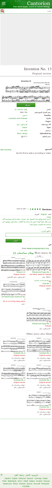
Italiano (32, 481)
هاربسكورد (23, 124)
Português (45, 484)
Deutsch (30, 478)
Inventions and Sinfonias (18, 118)
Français (47, 481)
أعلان (16, 475)
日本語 (25, 481)
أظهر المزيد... (45, 231)
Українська (7, 484)
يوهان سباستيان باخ (21, 109)
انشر (15, 241)
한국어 (20, 481)
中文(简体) (26, 486)
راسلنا (22, 475)
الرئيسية (35, 475)
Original (44, 214)
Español (8, 478)
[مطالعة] (26, 89)
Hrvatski (39, 481)
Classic (24, 127)
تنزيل (27, 105)
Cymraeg (38, 478)
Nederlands (12, 481)
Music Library (22, 133)
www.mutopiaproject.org (38, 248)
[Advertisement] (26, 39)
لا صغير (24, 115)
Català (45, 478)
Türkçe (15, 484)
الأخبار (28, 475)
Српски (29, 484)
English (14, 478)
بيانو (18, 124)
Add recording (5, 150)
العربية (37, 214)
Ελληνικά (22, 478)
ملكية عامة (23, 130)
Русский (37, 484)
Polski (4, 481)
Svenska (22, 484)
